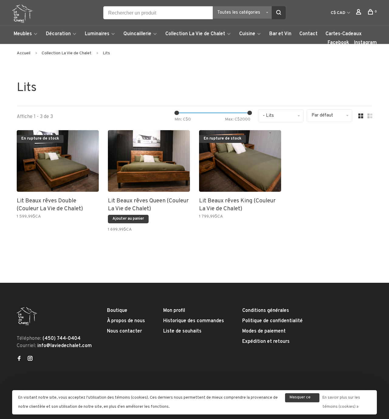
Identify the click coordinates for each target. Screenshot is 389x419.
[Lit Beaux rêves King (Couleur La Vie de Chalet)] (240, 162)
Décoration (58, 34)
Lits (106, 53)
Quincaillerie (137, 34)
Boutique (117, 311)
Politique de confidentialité (272, 321)
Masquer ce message (300, 398)
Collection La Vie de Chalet (195, 34)
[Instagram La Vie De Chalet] (30, 359)
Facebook (338, 43)
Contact (308, 34)
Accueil (23, 53)
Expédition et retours (266, 342)
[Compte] (359, 13)
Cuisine (247, 34)
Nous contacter (124, 331)
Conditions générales (265, 311)
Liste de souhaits (182, 331)
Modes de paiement (264, 331)
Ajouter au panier (128, 218)
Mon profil (174, 311)
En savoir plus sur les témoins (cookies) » (341, 402)
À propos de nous (126, 321)
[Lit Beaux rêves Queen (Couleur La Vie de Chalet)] (149, 162)
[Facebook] (19, 359)
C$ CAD (338, 12)
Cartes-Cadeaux (343, 34)
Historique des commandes (193, 321)
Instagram (365, 43)
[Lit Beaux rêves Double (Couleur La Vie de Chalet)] (58, 162)
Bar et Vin (280, 34)
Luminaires (97, 34)
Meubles (23, 34)
